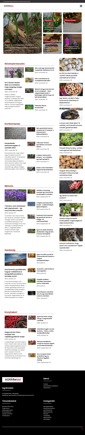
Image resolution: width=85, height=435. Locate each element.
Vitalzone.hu (5, 408)
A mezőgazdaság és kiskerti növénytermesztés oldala (16, 1)
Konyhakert (46, 419)
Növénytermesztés (49, 408)
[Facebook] (82, 429)
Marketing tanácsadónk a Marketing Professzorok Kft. (18, 395)
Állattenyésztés (48, 412)
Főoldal (45, 384)
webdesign (15, 393)
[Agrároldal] (8, 6)
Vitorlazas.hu (6, 415)
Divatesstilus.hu (6, 412)
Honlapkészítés (6, 393)
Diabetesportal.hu (7, 410)
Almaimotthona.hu (8, 406)
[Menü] (81, 6)
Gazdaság (46, 415)
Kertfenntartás (47, 410)
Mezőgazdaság (48, 406)
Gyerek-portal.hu (7, 414)
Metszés (45, 414)
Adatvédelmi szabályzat (50, 386)
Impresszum (47, 388)
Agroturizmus (47, 417)
